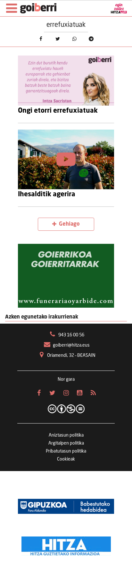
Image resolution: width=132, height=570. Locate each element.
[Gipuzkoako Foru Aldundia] (66, 506)
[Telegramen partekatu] (91, 38)
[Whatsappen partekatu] (74, 38)
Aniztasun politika (66, 435)
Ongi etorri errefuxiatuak (58, 111)
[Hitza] (66, 544)
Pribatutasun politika (66, 451)
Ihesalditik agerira (46, 194)
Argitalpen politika (66, 443)
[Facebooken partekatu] (40, 38)
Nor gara (66, 379)
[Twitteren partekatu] (57, 38)
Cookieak (66, 459)
